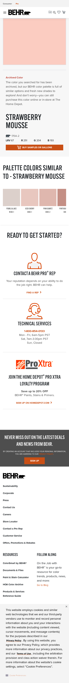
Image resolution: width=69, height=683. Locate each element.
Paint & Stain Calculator (16, 577)
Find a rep (32, 292)
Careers (7, 514)
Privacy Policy (46, 454)
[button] (16, 675)
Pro (17, 3)
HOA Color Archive (13, 584)
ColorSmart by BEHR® (15, 563)
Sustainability (10, 486)
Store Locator (10, 521)
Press (6, 500)
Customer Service (12, 536)
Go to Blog (42, 585)
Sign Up (34, 461)
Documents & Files (13, 570)
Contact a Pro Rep (13, 528)
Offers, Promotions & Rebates (19, 543)
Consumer (7, 3)
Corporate (8, 493)
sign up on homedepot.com (32, 403)
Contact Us (9, 507)
